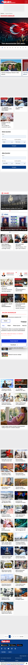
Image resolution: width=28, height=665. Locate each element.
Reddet (5, 320)
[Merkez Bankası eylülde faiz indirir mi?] (14, 202)
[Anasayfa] (26, 2)
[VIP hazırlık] (7, 282)
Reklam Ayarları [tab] (16, 325)
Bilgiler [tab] (9, 325)
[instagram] (12, 649)
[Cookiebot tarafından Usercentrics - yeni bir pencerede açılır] (21, 322)
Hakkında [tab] (24, 325)
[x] (5, 649)
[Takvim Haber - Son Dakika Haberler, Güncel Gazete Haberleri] (7, 2)
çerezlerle (8, 664)
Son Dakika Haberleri (6, 658)
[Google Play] (12, 645)
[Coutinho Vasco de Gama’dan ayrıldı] (5, 348)
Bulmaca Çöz (18, 658)
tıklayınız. (22, 664)
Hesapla (14, 146)
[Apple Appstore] (4, 645)
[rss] (15, 649)
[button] (1, 32)
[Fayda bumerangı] (3, 274)
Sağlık (16, 660)
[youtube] (8, 649)
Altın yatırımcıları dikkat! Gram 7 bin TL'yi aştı (14, 229)
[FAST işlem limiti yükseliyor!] (21, 238)
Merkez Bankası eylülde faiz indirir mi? (12, 208)
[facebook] (2, 649)
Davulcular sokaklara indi (15, 317)
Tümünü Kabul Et (14, 341)
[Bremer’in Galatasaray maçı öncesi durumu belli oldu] (5, 355)
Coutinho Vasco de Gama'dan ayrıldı (16, 348)
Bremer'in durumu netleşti (15, 354)
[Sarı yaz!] (21, 274)
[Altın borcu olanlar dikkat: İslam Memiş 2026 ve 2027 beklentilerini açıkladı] (25, 47)
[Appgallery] (20, 645)
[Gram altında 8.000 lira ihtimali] (21, 298)
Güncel (2, 660)
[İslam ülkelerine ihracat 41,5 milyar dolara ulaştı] (7, 238)
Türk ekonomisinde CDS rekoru (13, 43)
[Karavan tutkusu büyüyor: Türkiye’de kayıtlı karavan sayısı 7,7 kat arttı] (12, 47)
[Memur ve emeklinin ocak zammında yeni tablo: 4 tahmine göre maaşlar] (15, 47)
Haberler (2, 13)
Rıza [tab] (3, 325)
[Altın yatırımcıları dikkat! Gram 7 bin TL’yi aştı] (14, 223)
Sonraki (21, 636)
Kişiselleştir (13, 344)
